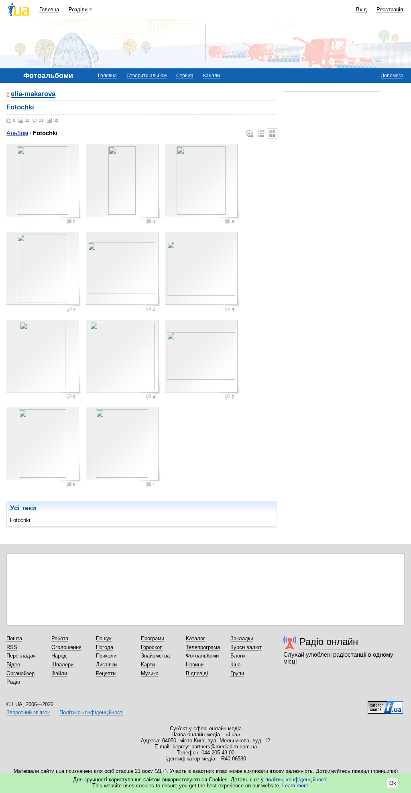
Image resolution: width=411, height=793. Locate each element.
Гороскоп (152, 647)
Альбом (17, 132)
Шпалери (62, 665)
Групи (237, 673)
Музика (150, 673)
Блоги (237, 656)
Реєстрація (389, 9)
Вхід (361, 9)
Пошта (14, 638)
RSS (11, 647)
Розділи (78, 9)
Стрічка (184, 75)
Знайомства (155, 656)
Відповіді (197, 673)
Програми (152, 638)
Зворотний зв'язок (28, 712)
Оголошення (66, 647)
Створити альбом (146, 75)
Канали (211, 75)
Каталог (195, 638)
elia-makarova (33, 94)
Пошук (104, 638)
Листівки (106, 665)
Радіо (13, 682)
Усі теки (23, 508)
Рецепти (106, 673)
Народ (59, 656)
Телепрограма (203, 647)
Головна (49, 9)
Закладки (241, 638)
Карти (148, 665)
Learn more (295, 786)
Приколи (106, 656)
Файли (59, 673)
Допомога (392, 75)
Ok (392, 783)
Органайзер (20, 673)
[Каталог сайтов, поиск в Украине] (385, 704)
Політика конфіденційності (91, 712)
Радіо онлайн (328, 641)
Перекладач (21, 656)
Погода (104, 647)
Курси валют (246, 647)
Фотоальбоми (202, 656)
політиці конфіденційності (296, 780)
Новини (194, 665)
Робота (59, 638)
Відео (13, 665)
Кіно (235, 665)
